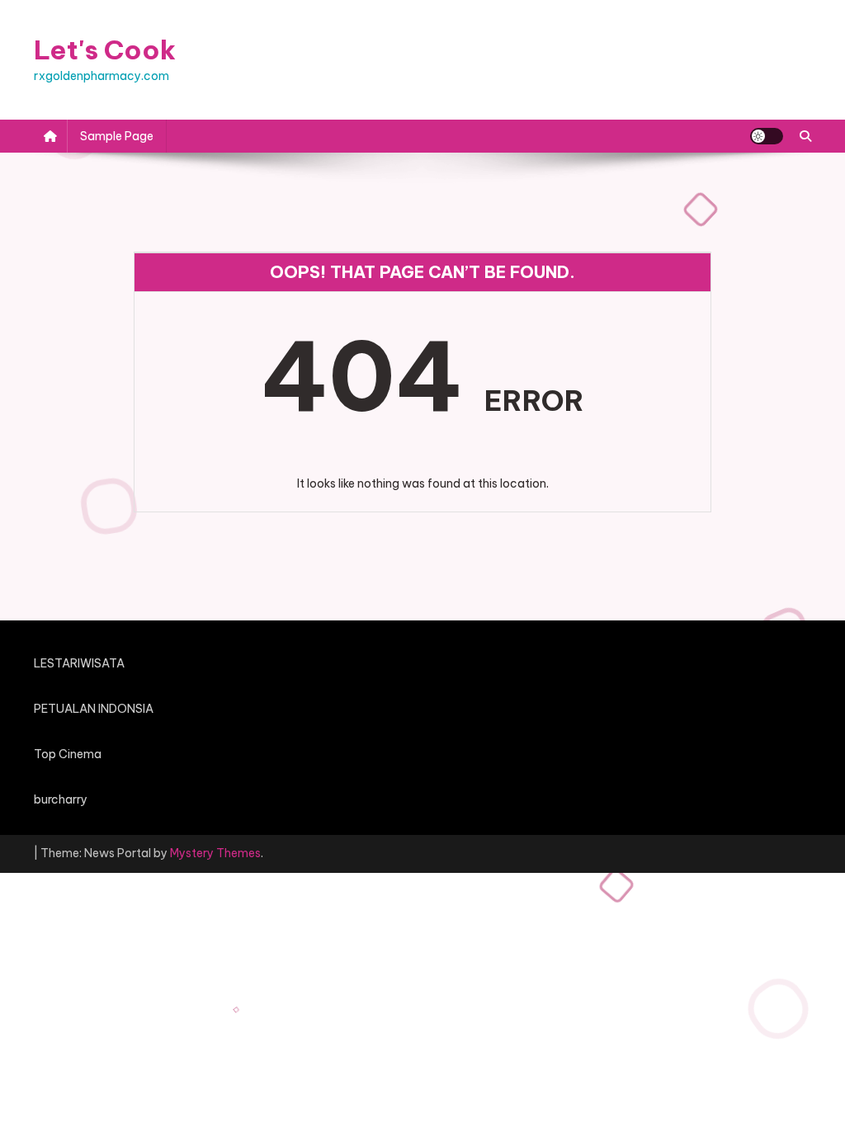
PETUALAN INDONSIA (93, 708)
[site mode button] (766, 136)
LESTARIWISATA (79, 663)
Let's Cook (105, 49)
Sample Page (116, 136)
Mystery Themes (215, 853)
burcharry (60, 799)
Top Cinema (67, 754)
